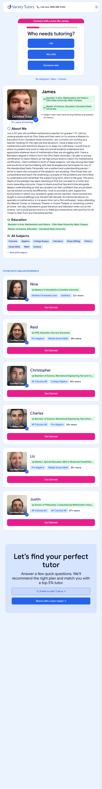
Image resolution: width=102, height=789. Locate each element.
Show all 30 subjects (18, 252)
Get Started (51, 307)
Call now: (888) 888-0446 (52, 7)
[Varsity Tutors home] (20, 7)
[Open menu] (96, 7)
